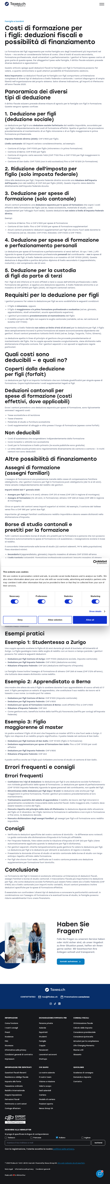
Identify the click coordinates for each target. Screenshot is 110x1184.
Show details (95, 611)
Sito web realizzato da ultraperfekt (71, 1163)
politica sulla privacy (63, 1149)
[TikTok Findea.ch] (55, 1003)
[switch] (41, 601)
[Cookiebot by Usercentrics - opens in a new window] (95, 562)
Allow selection (55, 620)
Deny (20, 620)
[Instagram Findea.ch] (50, 1003)
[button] (101, 4)
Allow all (90, 620)
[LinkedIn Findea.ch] (59, 1003)
